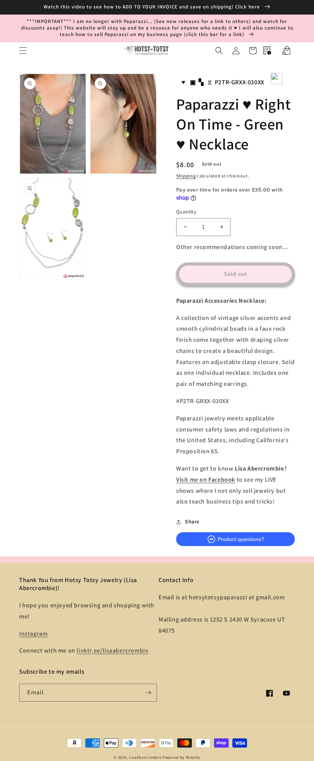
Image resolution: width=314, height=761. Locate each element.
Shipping (186, 176)
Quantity (186, 211)
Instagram (33, 634)
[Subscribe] (148, 693)
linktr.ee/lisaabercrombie (112, 650)
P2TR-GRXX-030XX (239, 82)
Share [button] (192, 521)
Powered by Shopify (181, 757)
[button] (23, 50)
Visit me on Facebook (205, 480)
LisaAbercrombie (145, 757)
